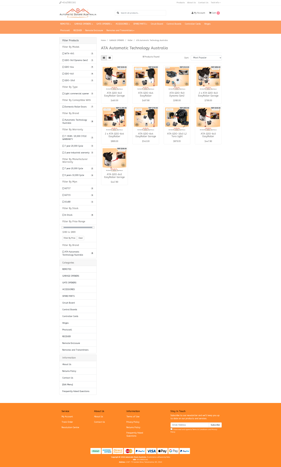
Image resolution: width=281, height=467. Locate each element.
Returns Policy (69, 371)
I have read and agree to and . (194, 431)
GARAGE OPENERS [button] (82, 24)
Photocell (65, 30)
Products (181, 2)
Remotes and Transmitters (75, 350)
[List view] (110, 57)
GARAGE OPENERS (70, 276)
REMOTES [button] (64, 24)
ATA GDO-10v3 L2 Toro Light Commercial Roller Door (177, 137)
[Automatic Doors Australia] (78, 13)
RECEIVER (77, 30)
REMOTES (66, 269)
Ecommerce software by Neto (158, 457)
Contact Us (203, 2)
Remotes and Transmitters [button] (120, 30)
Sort (186, 58)
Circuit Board (157, 24)
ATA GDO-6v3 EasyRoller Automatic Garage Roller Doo (208, 137)
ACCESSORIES (68, 289)
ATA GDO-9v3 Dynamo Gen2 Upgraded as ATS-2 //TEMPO (177, 97)
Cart (215, 13)
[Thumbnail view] (104, 57)
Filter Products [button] (70, 40)
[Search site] (118, 12)
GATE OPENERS (69, 282)
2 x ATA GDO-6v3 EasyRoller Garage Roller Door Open (208, 96)
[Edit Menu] (67, 384)
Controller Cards (193, 24)
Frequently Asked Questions (75, 391)
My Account (67, 416)
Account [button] (199, 13)
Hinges (207, 24)
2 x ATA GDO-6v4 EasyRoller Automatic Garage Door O (114, 137)
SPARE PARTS (68, 296)
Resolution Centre (70, 427)
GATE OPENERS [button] (103, 24)
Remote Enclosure (94, 30)
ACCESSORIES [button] (122, 24)
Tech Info (215, 2)
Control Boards (174, 24)
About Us (191, 2)
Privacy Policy (132, 422)
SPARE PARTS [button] (139, 24)
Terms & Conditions (200, 429)
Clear (80, 238)
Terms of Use (132, 416)
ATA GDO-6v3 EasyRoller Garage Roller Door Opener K (114, 97)
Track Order (67, 422)
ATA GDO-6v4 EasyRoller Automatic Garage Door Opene (146, 97)
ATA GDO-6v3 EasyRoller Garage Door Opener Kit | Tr (114, 177)
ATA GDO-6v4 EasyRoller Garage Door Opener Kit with (145, 136)
